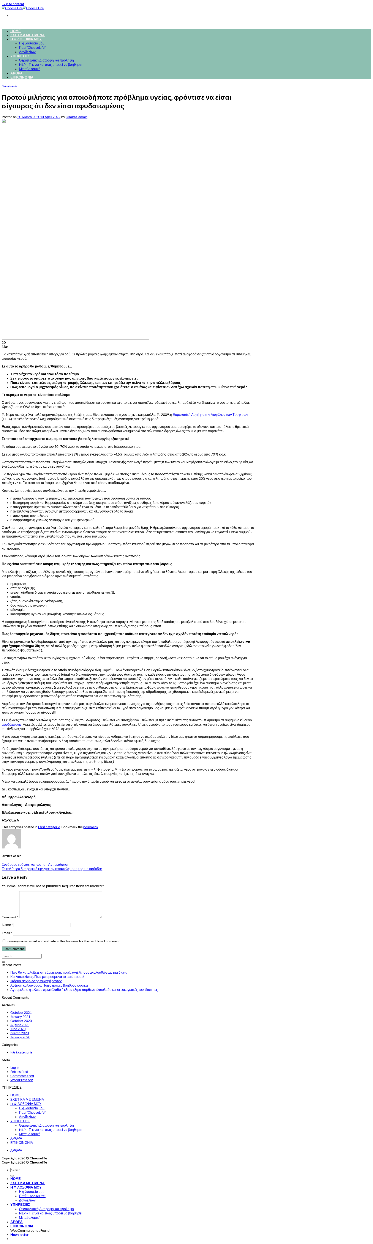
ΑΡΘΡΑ (16, 73)
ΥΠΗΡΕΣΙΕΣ (20, 56)
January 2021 (20, 1016)
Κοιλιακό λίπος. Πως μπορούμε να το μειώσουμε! (47, 976)
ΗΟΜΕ (15, 31)
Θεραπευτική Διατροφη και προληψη (46, 60)
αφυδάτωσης (12, 724)
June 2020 (17, 1029)
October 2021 (21, 1012)
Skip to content (13, 4)
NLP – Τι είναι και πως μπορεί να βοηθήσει (50, 64)
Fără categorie (9, 86)
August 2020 (19, 1025)
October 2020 (21, 1021)
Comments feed (22, 1076)
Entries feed (19, 1071)
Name (7, 924)
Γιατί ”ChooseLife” (32, 47)
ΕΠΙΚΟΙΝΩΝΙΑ (21, 77)
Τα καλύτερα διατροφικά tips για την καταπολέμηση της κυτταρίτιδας (52, 869)
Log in (14, 1067)
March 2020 (19, 1033)
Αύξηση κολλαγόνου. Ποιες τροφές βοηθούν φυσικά (49, 985)
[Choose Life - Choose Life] (23, 8)
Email (7, 933)
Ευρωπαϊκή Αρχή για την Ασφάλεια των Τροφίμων (210, 414)
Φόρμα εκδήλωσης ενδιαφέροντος (36, 981)
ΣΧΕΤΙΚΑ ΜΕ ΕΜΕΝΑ (27, 35)
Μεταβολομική (30, 69)
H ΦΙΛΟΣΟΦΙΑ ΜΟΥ (26, 39)
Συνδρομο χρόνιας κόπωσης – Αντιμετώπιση (35, 864)
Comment (10, 917)
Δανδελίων (27, 52)
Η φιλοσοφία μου (31, 43)
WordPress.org (21, 1080)
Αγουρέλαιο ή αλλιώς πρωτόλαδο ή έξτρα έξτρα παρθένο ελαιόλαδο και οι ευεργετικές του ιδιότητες (84, 989)
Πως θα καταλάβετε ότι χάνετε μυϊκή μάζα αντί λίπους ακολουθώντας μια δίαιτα (68, 972)
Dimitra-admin (76, 117)
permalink (90, 827)
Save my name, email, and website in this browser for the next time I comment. (63, 941)
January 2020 (20, 1037)
